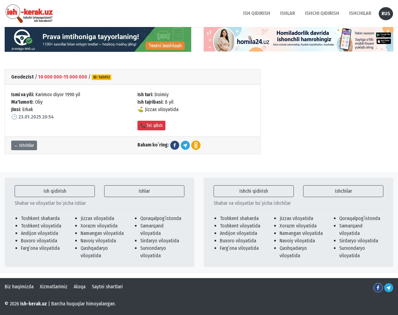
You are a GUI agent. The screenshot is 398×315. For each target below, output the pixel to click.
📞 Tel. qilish (151, 125)
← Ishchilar (24, 145)
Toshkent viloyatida (41, 226)
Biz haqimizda (19, 287)
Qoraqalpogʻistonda (160, 218)
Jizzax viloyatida (97, 218)
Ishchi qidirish (322, 13)
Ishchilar (343, 191)
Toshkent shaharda (40, 218)
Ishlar (144, 191)
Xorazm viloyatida (99, 226)
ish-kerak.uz (33, 304)
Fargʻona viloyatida (40, 248)
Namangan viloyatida (102, 233)
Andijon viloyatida (39, 233)
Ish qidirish (55, 191)
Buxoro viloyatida (39, 241)
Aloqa (80, 287)
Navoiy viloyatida (98, 241)
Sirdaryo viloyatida (159, 241)
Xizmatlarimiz (53, 287)
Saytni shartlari (107, 287)
